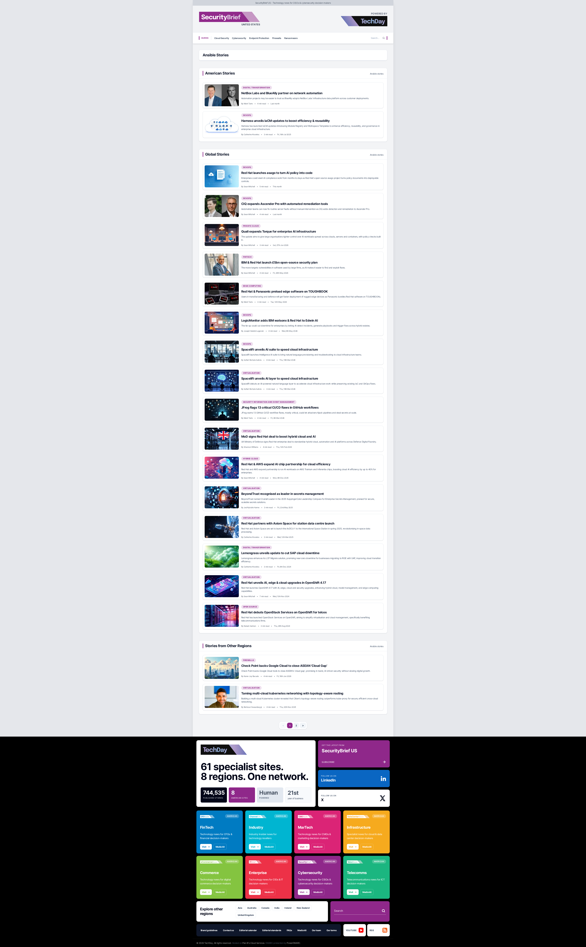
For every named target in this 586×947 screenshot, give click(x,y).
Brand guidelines (209, 930)
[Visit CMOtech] (309, 816)
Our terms (332, 930)
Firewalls (276, 38)
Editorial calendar (248, 930)
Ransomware (291, 38)
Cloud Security (221, 38)
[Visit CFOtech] (211, 816)
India (276, 908)
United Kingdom (246, 915)
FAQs (289, 930)
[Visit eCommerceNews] (211, 862)
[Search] (383, 38)
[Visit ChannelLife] (260, 816)
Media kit (220, 846)
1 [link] (289, 725)
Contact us (228, 930)
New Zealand (303, 908)
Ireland (287, 908)
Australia (251, 908)
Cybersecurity (239, 38)
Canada (265, 908)
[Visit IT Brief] (260, 862)
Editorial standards (271, 930)
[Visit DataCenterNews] (358, 816)
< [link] (283, 725)
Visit (204, 846)
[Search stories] (383, 910)
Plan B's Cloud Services (253, 943)
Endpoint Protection (259, 38)
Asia (240, 908)
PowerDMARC (293, 943)
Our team (316, 930)
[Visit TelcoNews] (358, 862)
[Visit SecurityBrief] (309, 862)
